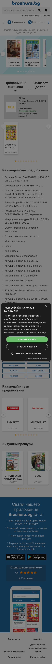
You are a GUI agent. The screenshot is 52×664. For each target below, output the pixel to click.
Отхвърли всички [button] (27, 346)
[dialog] (26, 332)
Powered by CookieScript (37, 358)
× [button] (46, 306)
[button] (26, 353)
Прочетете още (38, 332)
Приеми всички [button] (27, 339)
